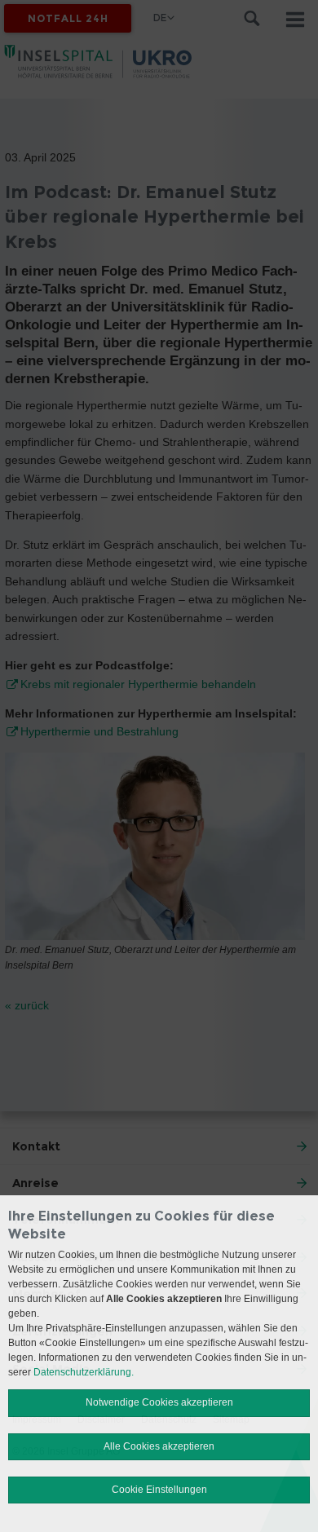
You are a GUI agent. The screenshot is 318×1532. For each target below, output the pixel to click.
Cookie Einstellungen (159, 1489)
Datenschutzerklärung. (83, 1372)
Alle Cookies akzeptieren (159, 1446)
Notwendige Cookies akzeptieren (159, 1402)
